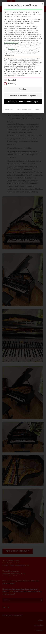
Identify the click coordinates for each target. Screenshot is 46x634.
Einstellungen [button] (12, 49)
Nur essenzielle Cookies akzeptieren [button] (23, 95)
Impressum (38, 109)
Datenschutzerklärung (11, 43)
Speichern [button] (23, 89)
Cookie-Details (8, 109)
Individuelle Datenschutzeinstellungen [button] (23, 102)
